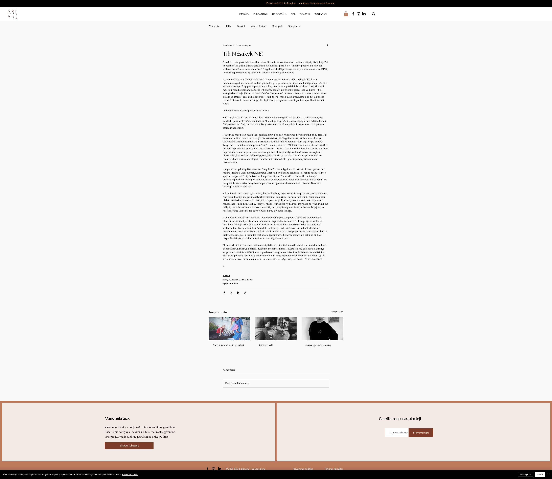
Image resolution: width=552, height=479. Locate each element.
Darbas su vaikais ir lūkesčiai (228, 345)
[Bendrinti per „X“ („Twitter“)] (231, 292)
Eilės (228, 26)
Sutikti (540, 474)
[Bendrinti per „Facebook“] (224, 292)
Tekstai (241, 26)
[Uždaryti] (548, 474)
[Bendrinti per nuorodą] (245, 292)
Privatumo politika (130, 474)
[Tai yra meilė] (276, 328)
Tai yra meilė (266, 345)
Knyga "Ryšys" (258, 26)
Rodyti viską (337, 311)
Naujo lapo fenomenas (318, 345)
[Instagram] (358, 14)
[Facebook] (353, 14)
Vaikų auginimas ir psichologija (237, 279)
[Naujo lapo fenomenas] (322, 328)
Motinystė (277, 26)
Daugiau (293, 26)
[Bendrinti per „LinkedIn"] (238, 292)
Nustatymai (525, 474)
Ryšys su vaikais (230, 283)
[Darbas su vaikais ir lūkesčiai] (229, 328)
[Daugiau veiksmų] (327, 45)
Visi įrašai (214, 26)
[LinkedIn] (364, 14)
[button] (346, 13)
